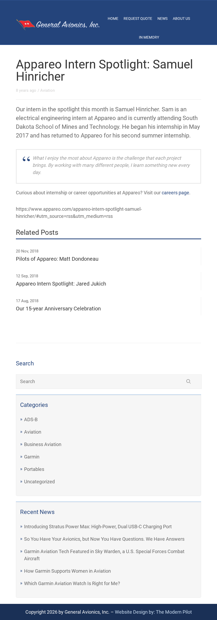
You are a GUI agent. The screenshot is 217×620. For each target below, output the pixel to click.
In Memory (149, 37)
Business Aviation (42, 444)
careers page (175, 192)
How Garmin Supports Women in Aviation (67, 571)
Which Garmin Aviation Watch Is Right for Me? (72, 583)
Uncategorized (39, 481)
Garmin (31, 457)
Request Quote (138, 18)
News (162, 18)
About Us (181, 18)
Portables (34, 469)
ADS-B (31, 419)
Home (113, 18)
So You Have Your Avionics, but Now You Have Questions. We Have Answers (104, 539)
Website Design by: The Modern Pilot (153, 612)
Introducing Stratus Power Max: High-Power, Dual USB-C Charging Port (98, 526)
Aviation (32, 432)
